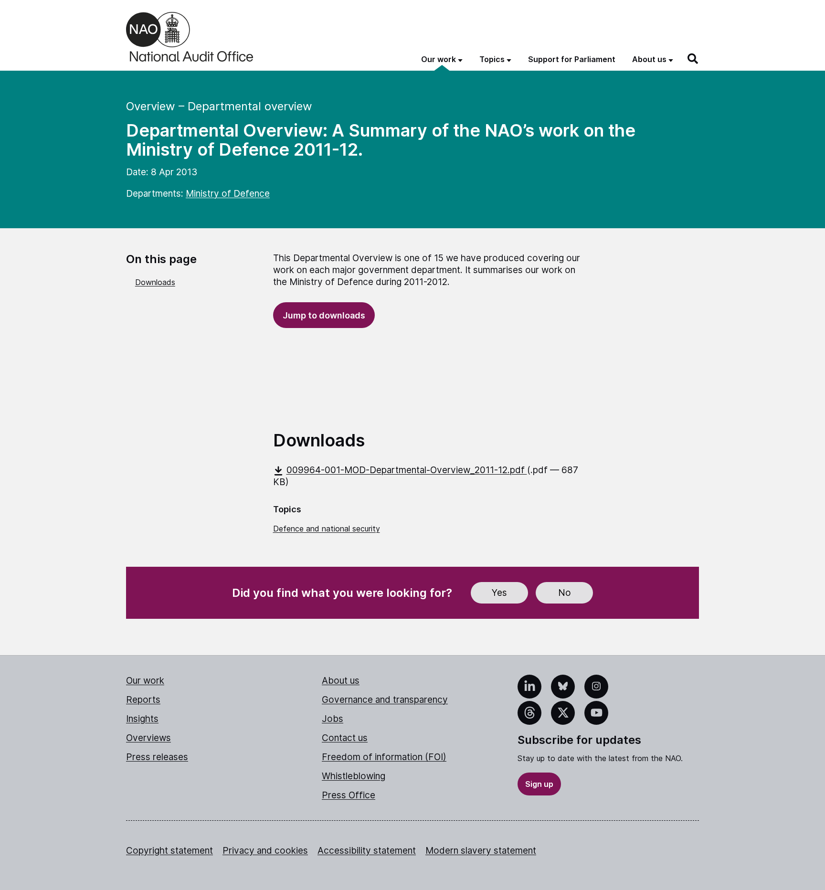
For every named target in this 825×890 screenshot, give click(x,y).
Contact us (345, 737)
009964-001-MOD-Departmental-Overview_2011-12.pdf (406, 470)
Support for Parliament (571, 59)
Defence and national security (326, 528)
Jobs (332, 718)
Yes (499, 592)
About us (341, 680)
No (564, 592)
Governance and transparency (385, 699)
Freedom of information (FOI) (384, 757)
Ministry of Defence (228, 193)
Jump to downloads (324, 315)
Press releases (157, 757)
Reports (143, 699)
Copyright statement (169, 850)
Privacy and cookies (265, 850)
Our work (145, 680)
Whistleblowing (353, 776)
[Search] (693, 58)
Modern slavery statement (480, 850)
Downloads (155, 282)
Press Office (348, 795)
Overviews (148, 737)
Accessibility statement (366, 850)
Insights (142, 718)
